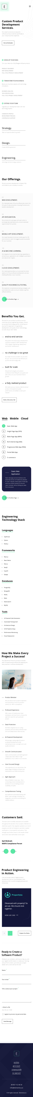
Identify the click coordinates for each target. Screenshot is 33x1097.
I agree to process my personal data (15, 1014)
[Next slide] (12, 851)
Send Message (7, 1021)
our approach (16, 1073)
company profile (16, 1069)
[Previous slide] (6, 851)
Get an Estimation (8, 43)
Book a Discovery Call (9, 400)
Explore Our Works (25, 933)
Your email (5, 979)
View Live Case (10, 915)
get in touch (16, 1066)
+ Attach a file (6, 1007)
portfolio (16, 1062)
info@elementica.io (16, 1088)
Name (4, 970)
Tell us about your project (9, 989)
